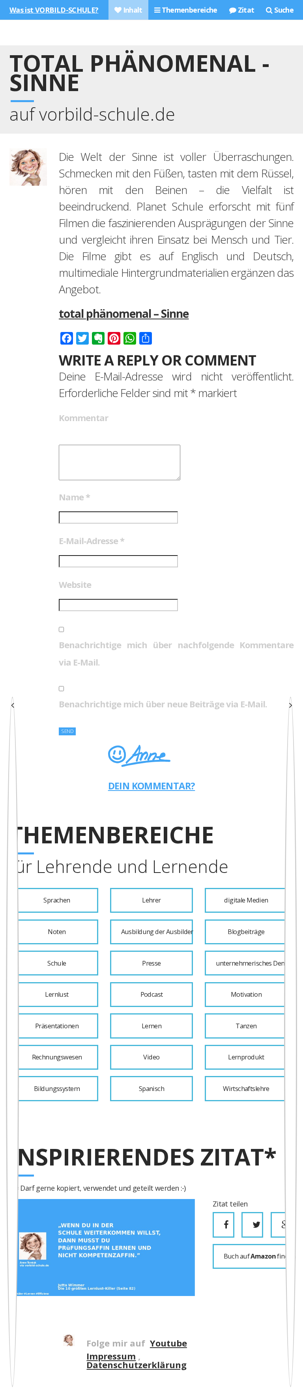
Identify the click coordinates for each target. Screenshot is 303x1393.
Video (151, 1057)
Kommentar (83, 417)
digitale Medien (246, 900)
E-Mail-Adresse (91, 540)
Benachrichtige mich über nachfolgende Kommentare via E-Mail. (176, 653)
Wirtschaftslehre (246, 1088)
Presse (151, 963)
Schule (56, 963)
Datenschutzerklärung (136, 1365)
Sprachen (56, 900)
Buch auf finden (256, 1256)
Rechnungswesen (57, 1057)
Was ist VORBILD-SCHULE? (54, 10)
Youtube (168, 1343)
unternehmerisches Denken (252, 963)
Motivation (246, 994)
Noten (56, 931)
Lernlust (56, 994)
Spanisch (151, 1088)
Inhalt (131, 10)
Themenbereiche (188, 10)
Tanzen (246, 1026)
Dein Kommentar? (151, 785)
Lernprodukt (246, 1057)
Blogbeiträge (246, 931)
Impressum (111, 1356)
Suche (283, 10)
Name (74, 497)
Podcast (151, 994)
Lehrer (151, 900)
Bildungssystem (57, 1088)
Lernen (152, 1026)
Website (75, 584)
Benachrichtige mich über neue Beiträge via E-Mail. (163, 704)
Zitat (245, 10)
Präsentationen (57, 1026)
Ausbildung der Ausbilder (157, 931)
